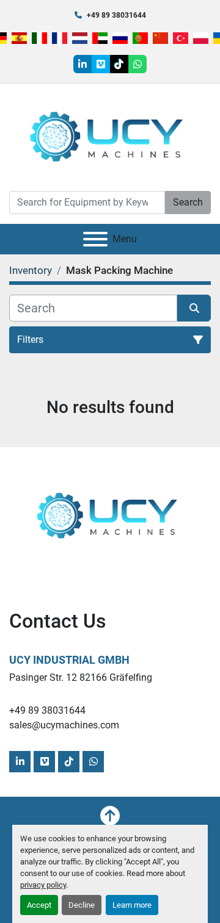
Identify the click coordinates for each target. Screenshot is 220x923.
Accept (39, 905)
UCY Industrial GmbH (69, 659)
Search (188, 202)
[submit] (194, 308)
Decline (81, 905)
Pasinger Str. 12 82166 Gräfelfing (80, 677)
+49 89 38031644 (116, 15)
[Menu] (95, 239)
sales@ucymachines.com (64, 725)
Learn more (132, 905)
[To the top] (110, 815)
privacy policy (43, 884)
